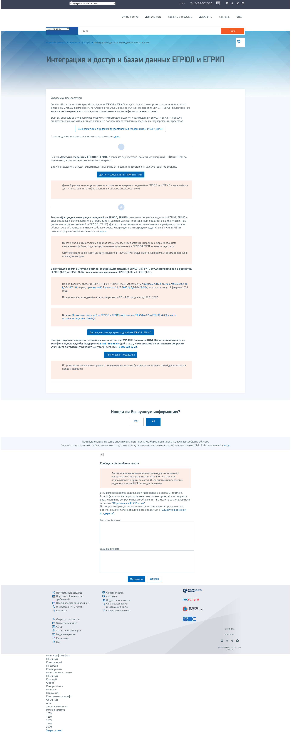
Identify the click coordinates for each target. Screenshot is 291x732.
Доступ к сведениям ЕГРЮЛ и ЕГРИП (120, 174)
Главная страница (55, 42)
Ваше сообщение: (110, 520)
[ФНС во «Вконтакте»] (227, 3)
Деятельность (153, 16)
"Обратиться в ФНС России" (128, 503)
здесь (116, 136)
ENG (239, 16)
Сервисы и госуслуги (180, 16)
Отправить (136, 579)
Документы (205, 16)
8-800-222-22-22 (128, 347)
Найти (232, 31)
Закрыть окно (54, 730)
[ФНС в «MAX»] (242, 3)
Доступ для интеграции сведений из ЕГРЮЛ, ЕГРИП (120, 332)
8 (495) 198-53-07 (109, 343)
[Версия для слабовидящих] (183, 3)
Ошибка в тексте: (110, 548)
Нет (136, 420)
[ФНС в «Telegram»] (237, 3)
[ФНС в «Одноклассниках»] (232, 3)
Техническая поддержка (120, 354)
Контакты (224, 16)
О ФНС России (130, 16)
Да (153, 420)
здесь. (103, 231)
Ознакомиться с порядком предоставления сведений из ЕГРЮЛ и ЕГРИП (120, 129)
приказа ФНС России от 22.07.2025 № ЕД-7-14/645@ (117, 287)
